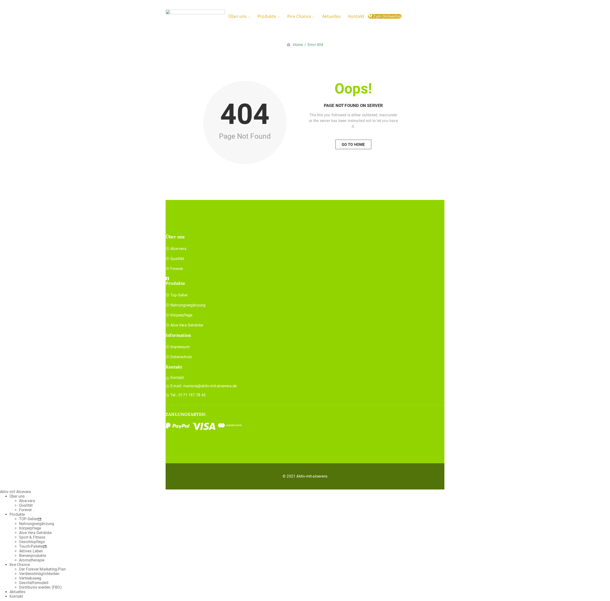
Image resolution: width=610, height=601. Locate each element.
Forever (176, 268)
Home (298, 44)
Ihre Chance (299, 16)
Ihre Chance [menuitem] (20, 564)
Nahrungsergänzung (187, 305)
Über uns (237, 16)
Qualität (177, 258)
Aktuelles (331, 16)
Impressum (180, 347)
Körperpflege (181, 315)
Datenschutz (181, 357)
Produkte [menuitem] (17, 514)
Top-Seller (179, 295)
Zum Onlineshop (387, 16)
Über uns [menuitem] (17, 496)
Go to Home (353, 144)
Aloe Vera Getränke (186, 325)
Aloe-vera (178, 248)
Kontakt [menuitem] (16, 596)
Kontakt (356, 16)
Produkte (266, 16)
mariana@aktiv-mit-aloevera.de (210, 386)
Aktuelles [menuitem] (17, 592)
